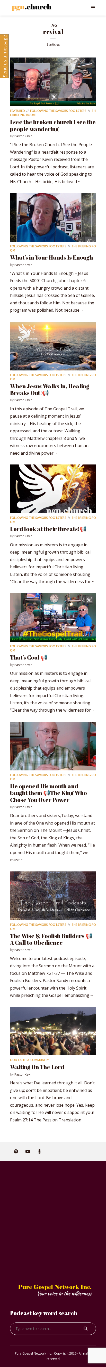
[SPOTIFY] (16, 1151)
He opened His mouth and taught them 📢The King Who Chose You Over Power (48, 793)
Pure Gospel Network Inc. (33, 1353)
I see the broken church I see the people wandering (53, 125)
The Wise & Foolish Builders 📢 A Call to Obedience (51, 939)
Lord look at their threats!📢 (48, 529)
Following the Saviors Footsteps (58, 111)
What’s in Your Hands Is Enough (51, 257)
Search (85, 1329)
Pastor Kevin (23, 136)
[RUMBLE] (39, 1151)
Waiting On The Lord (37, 1067)
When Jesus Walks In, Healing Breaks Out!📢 (49, 389)
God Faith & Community (29, 1060)
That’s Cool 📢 (28, 657)
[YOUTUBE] (27, 1151)
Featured (17, 111)
